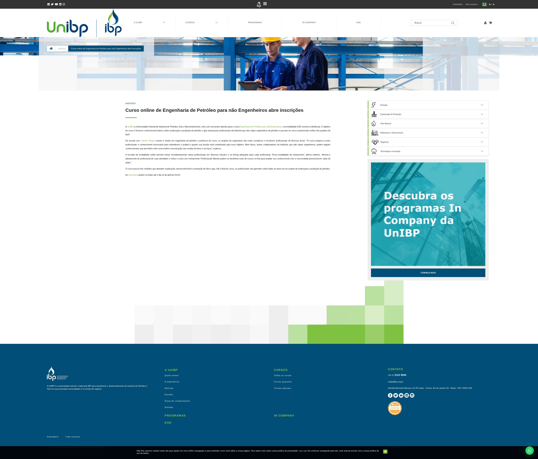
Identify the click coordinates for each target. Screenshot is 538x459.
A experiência (172, 382)
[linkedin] (61, 4)
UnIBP (130, 126)
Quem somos (172, 375)
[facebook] (49, 4)
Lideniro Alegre (148, 140)
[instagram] (64, 4)
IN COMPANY (309, 22)
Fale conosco (471, 4)
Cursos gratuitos (283, 382)
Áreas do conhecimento (177, 401)
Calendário (458, 4)
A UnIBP (138, 22)
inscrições (133, 175)
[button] (485, 22)
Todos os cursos (283, 375)
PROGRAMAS (255, 22)
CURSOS (190, 22)
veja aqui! (303, 451)
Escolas (169, 394)
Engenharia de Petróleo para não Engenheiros (261, 126)
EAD (358, 22)
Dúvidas (169, 407)
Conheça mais (428, 273)
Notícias (61, 48)
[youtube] (57, 4)
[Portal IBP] (259, 4)
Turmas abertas (282, 388)
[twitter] (53, 4)
